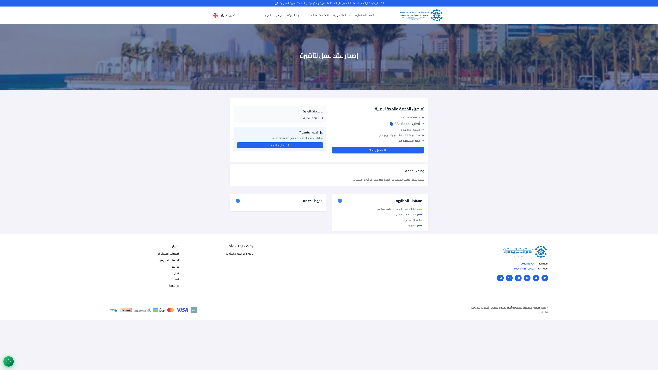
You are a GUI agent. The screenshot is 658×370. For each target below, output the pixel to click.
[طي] (340, 201)
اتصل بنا (175, 272)
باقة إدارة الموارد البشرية (239, 253)
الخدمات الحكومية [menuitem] (342, 15)
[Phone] (509, 278)
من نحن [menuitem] (279, 15)
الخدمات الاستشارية (168, 253)
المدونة (175, 279)
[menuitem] (316, 15)
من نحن (175, 266)
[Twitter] (536, 278)
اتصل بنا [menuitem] (268, 15)
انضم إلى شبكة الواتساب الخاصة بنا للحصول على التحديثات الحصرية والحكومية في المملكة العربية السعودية (332, 3)
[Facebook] (527, 278)
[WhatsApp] (500, 278)
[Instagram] (518, 278)
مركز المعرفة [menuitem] (293, 15)
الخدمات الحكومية (169, 260)
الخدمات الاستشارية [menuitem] (365, 15)
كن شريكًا (173, 285)
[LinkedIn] (544, 278)
